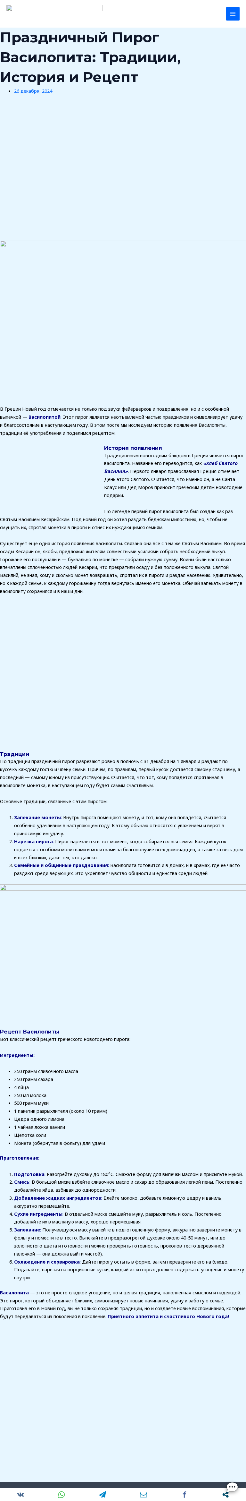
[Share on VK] (20, 1494)
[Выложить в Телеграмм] (102, 1494)
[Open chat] (232, 1487)
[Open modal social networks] (225, 1494)
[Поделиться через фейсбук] (184, 1494)
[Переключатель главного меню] (233, 14)
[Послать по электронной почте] (143, 1494)
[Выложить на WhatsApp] (61, 1494)
